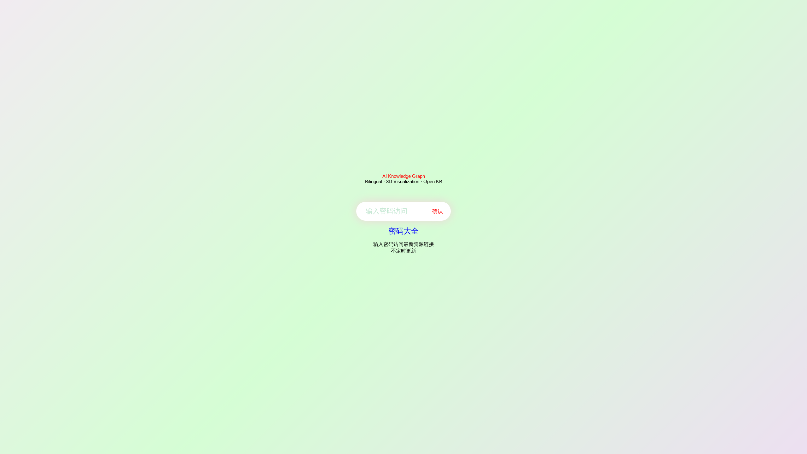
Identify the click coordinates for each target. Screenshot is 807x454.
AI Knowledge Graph (403, 176)
